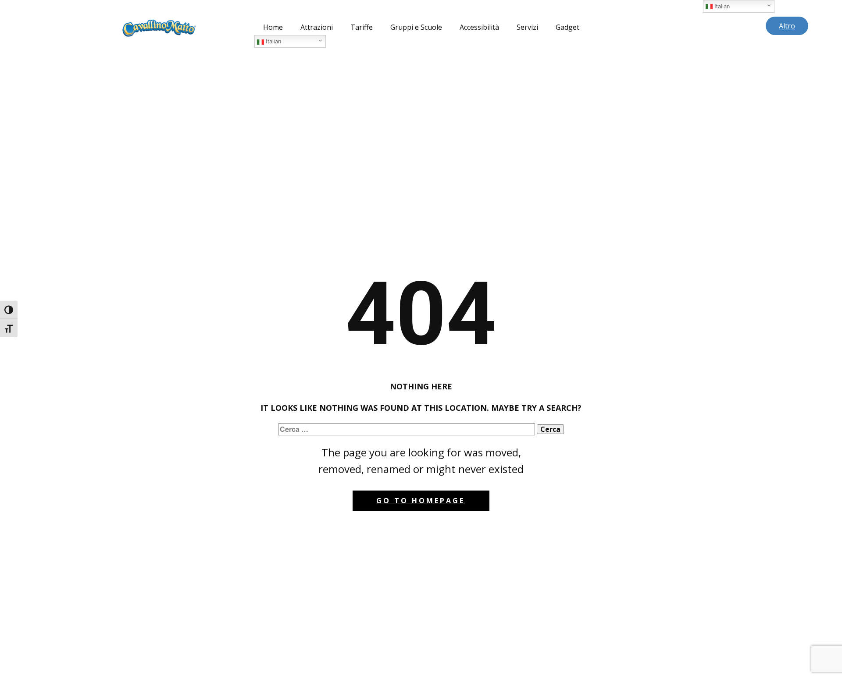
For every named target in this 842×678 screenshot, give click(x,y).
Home (273, 27)
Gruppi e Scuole (416, 27)
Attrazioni (316, 27)
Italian (272, 41)
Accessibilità (479, 27)
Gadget (567, 27)
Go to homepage (420, 500)
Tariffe (361, 27)
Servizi (527, 27)
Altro (787, 26)
